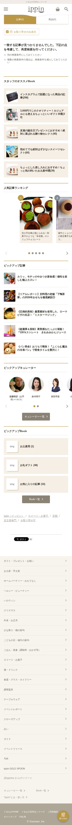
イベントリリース (13, 749)
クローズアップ (12, 719)
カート (57, 9)
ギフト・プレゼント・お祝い (19, 561)
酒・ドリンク (11, 669)
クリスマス (9, 610)
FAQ (21, 817)
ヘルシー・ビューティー (16, 590)
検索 (66, 9)
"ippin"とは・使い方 (14, 797)
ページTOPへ (36, 529)
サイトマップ (10, 817)
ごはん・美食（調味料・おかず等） (22, 650)
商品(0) (52, 19)
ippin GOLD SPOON (14, 768)
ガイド (7, 739)
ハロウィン (9, 600)
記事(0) (20, 19)
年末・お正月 (11, 620)
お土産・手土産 (12, 571)
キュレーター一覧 (13, 790)
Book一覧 (41, 790)
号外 (6, 758)
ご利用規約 (53, 812)
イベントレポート (13, 709)
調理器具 (8, 689)
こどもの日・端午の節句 (16, 640)
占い (6, 729)
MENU (6, 9)
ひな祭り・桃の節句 (14, 630)
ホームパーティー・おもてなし (20, 580)
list (31, 539)
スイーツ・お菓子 (13, 660)
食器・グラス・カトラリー (17, 679)
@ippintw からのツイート (18, 778)
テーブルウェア (12, 699)
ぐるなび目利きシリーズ (33, 812)
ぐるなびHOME (11, 812)
